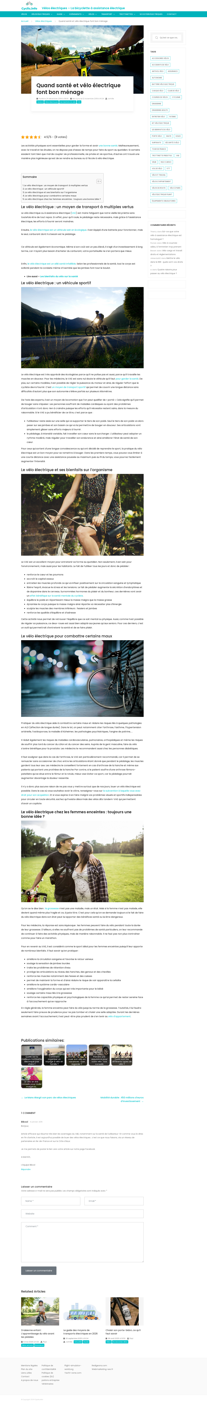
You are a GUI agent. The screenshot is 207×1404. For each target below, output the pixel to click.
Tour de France (159, 149)
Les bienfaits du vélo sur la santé (59, 276)
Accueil (24, 21)
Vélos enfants (27, 1345)
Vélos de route (158, 188)
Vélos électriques (40, 14)
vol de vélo (157, 168)
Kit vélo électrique (160, 123)
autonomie (157, 78)
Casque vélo (157, 90)
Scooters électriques (151, 14)
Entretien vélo (158, 116)
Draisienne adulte (160, 110)
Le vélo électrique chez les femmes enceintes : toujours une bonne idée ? (63, 199)
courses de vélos (160, 97)
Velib (154, 162)
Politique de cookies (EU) (48, 1374)
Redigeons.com (99, 1365)
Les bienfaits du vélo (68, 102)
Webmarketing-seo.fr (102, 1369)
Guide (59, 14)
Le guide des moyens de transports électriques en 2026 (80, 1332)
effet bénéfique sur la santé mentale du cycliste (56, 595)
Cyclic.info (39, 1399)
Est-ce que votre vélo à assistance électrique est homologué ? (166, 235)
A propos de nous (29, 1380)
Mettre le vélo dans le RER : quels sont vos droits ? (166, 262)
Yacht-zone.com (72, 1372)
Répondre (26, 1169)
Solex (178, 136)
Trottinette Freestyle (162, 155)
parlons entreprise (50, 1380)
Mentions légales (29, 1365)
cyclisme (176, 97)
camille (111, 98)
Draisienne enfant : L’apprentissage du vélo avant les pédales (37, 1334)
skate (168, 136)
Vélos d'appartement (161, 181)
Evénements (75, 14)
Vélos (24, 14)
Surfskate (156, 142)
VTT (168, 168)
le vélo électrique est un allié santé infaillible (51, 263)
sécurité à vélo (172, 142)
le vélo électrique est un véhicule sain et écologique (58, 230)
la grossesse (52, 908)
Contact (171, 14)
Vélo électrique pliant (162, 194)
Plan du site (26, 1369)
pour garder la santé (127, 378)
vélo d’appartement (119, 1016)
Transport (106, 14)
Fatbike (172, 116)
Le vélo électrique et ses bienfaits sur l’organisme (51, 192)
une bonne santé (108, 145)
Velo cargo (166, 162)
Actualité (78, 1342)
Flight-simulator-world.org (72, 1367)
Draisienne (39, 1345)
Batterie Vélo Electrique (163, 84)
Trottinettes (126, 14)
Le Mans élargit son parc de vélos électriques (50, 1097)
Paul (45, 1342)
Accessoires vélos (120, 1342)
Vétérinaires (47, 1383)
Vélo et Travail (158, 175)
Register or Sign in (177, 5)
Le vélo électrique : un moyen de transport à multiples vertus (56, 185)
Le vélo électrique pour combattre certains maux (50, 195)
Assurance (173, 71)
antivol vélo (157, 71)
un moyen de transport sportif (69, 387)
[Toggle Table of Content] (97, 181)
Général (40, 102)
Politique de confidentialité (49, 1367)
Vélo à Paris (175, 188)
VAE (79, 102)
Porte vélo (157, 136)
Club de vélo (173, 90)
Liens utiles (26, 1372)
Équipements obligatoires (163, 201)
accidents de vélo (160, 65)
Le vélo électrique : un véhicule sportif (44, 188)
